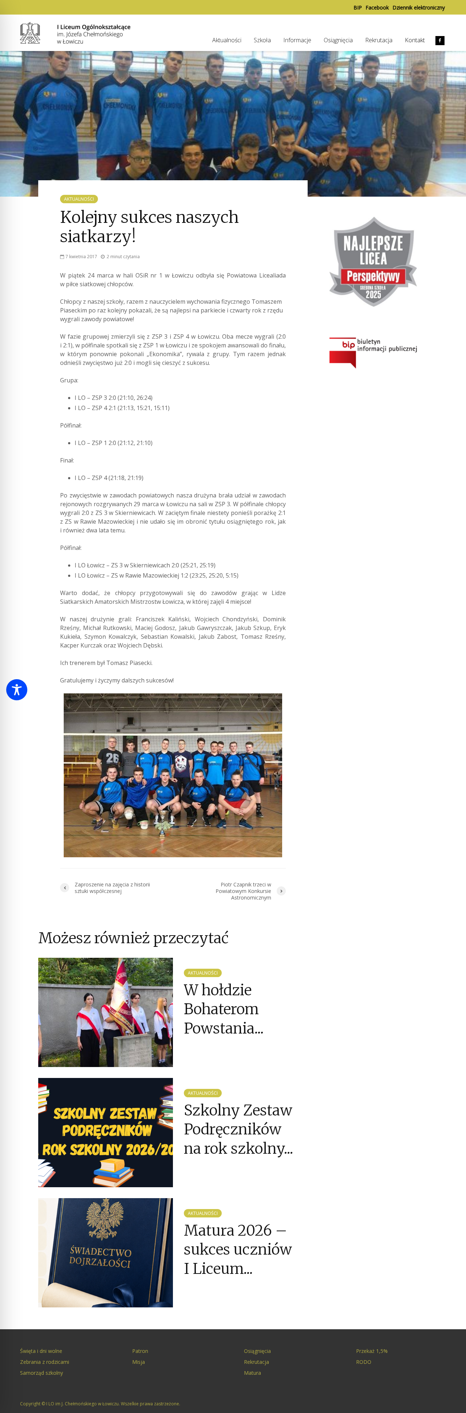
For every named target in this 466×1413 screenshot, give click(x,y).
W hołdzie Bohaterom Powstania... (224, 1009)
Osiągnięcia (338, 40)
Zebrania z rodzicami (44, 1361)
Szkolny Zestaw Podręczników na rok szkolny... (238, 1129)
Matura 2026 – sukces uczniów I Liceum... (238, 1249)
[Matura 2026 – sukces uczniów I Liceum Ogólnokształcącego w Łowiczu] (105, 1252)
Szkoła (262, 40)
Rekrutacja (378, 40)
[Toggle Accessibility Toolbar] (16, 689)
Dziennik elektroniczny (418, 7)
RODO (363, 1361)
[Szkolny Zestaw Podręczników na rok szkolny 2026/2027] (105, 1132)
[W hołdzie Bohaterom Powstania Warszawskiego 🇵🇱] (105, 1012)
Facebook (377, 7)
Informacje (297, 40)
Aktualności (226, 40)
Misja (138, 1361)
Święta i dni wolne (41, 1350)
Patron (140, 1350)
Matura (252, 1372)
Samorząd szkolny (41, 1372)
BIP (358, 7)
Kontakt (415, 40)
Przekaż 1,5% (372, 1350)
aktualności (79, 199)
